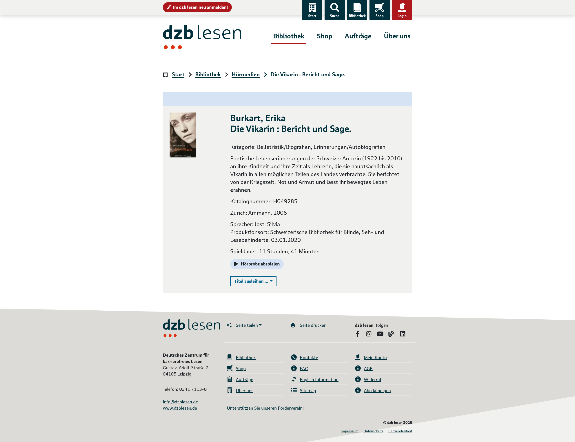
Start (312, 15)
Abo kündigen (377, 390)
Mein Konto (375, 357)
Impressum (349, 431)
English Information (319, 379)
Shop (380, 15)
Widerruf (372, 379)
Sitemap (308, 390)
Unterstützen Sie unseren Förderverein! (265, 408)
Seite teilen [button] (247, 325)
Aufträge (358, 36)
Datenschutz (373, 431)
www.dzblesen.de (180, 408)
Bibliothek (357, 15)
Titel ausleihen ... (255, 281)
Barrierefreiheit (400, 431)
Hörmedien (246, 75)
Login (402, 15)
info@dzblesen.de (180, 402)
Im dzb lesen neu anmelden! (200, 7)
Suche (334, 15)
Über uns (397, 36)
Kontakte (309, 357)
